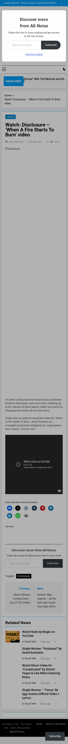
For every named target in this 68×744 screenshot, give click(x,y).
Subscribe (51, 44)
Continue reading (34, 54)
